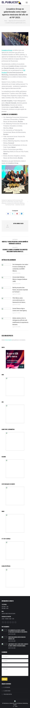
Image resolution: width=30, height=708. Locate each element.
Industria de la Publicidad (13, 203)
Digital (20, 201)
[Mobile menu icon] (26, 2)
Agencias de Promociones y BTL (15, 200)
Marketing (22, 203)
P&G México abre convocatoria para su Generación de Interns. (19, 300)
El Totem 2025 (7, 687)
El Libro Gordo (7, 691)
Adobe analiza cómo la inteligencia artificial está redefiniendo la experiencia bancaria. (20, 321)
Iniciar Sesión (8, 340)
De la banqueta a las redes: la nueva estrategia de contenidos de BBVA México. (20, 268)
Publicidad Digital (8, 694)
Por (10, 204)
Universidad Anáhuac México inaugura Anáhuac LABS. (19, 279)
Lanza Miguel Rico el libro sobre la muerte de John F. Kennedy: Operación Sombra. (18, 645)
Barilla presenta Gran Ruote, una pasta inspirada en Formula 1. (20, 290)
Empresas (4, 203)
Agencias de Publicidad (7, 201)
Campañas (16, 201)
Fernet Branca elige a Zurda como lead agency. (19, 309)
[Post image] (6, 267)
